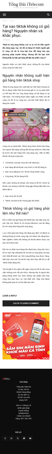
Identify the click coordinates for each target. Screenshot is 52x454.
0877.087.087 (26, 419)
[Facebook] (5, 438)
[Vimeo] (24, 438)
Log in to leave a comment (26, 303)
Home (5, 21)
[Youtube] (30, 438)
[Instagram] (11, 438)
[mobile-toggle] (4, 14)
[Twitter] (17, 438)
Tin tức (11, 21)
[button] (48, 14)
